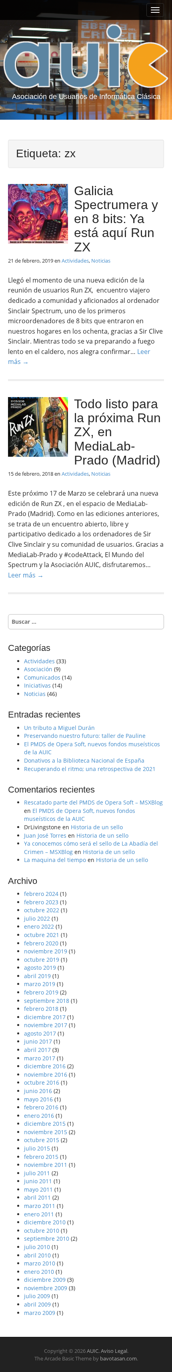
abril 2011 (37, 1197)
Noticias (100, 260)
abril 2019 (37, 976)
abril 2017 (37, 1050)
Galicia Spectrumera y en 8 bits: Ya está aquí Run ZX (116, 219)
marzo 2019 (39, 984)
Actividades (75, 260)
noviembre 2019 (45, 951)
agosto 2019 (40, 967)
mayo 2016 (38, 1099)
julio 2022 (37, 918)
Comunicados (42, 677)
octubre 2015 (41, 1140)
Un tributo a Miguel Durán (59, 727)
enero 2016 (39, 1115)
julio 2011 (37, 1173)
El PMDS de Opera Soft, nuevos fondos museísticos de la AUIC (79, 815)
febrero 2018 (41, 1008)
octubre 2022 (41, 910)
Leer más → (26, 575)
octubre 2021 (41, 935)
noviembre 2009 (45, 1288)
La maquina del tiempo (55, 860)
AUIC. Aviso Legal (107, 1350)
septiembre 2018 (46, 1000)
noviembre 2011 (45, 1164)
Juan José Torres (45, 835)
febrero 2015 (41, 1156)
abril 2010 (37, 1255)
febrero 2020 (41, 943)
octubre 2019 (41, 959)
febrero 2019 (41, 992)
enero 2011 (39, 1214)
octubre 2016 (41, 1082)
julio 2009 (37, 1296)
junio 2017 (38, 1041)
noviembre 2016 (45, 1074)
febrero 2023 (41, 902)
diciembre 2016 (45, 1066)
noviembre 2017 (45, 1025)
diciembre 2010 (45, 1222)
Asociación (38, 669)
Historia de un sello (97, 827)
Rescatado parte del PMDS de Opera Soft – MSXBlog (93, 802)
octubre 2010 (41, 1230)
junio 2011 (38, 1181)
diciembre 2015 (45, 1123)
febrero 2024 (41, 894)
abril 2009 (37, 1304)
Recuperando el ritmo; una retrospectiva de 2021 (90, 769)
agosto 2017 (40, 1033)
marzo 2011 (39, 1206)
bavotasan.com (118, 1358)
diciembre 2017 (45, 1017)
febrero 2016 (41, 1107)
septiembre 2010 (46, 1238)
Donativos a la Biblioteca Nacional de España (84, 760)
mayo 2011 (38, 1189)
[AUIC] (86, 56)
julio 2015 (37, 1148)
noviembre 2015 (45, 1132)
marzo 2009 (39, 1313)
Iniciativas (37, 685)
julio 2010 (37, 1247)
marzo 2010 (39, 1263)
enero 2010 (39, 1271)
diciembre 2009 (45, 1279)
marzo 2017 (39, 1058)
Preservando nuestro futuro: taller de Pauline (85, 735)
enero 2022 (39, 926)
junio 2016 (38, 1091)
